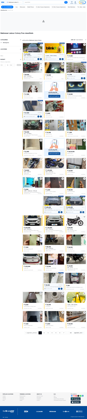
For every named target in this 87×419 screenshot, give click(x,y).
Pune (4, 400)
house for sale (10, 10)
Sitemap (55, 397)
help (3, 417)
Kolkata (4, 396)
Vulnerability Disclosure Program (60, 400)
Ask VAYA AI (39, 397)
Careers (38, 400)
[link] (78, 332)
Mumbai (4, 397)
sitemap (6, 417)
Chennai (4, 398)
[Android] (76, 399)
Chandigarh (22, 398)
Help (54, 396)
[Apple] (76, 403)
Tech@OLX (39, 398)
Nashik (21, 400)
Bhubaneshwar (22, 396)
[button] (21, 2)
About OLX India (40, 396)
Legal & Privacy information (59, 398)
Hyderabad (22, 397)
